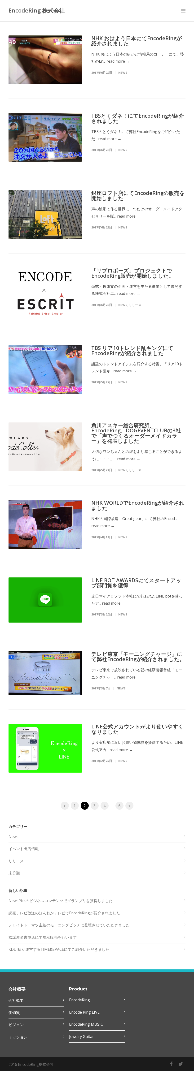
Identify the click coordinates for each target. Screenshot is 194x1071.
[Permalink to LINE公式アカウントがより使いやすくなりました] (45, 748)
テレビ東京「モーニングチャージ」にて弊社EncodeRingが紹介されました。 (138, 656)
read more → (118, 61)
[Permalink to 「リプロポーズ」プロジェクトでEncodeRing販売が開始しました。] (45, 292)
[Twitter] (180, 1064)
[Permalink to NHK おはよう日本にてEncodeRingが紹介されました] (45, 59)
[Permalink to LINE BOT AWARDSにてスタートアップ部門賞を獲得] (45, 600)
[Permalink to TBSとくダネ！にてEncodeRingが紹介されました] (45, 137)
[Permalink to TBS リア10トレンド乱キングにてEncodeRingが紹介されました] (45, 369)
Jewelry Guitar (81, 1036)
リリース (135, 305)
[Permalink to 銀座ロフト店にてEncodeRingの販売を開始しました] (45, 214)
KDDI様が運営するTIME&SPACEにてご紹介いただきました (59, 949)
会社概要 (16, 1000)
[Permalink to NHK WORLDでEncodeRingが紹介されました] (45, 524)
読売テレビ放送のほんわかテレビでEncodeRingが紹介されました (64, 913)
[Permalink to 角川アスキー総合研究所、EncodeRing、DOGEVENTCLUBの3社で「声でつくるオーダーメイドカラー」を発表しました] (45, 446)
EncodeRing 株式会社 (37, 10)
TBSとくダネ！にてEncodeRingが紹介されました (137, 118)
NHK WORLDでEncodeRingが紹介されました (138, 505)
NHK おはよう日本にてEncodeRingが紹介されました (136, 40)
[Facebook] (171, 1064)
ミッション (18, 1037)
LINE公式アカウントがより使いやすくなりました (137, 729)
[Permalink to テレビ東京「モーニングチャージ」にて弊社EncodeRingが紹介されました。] (45, 673)
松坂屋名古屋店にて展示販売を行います (43, 937)
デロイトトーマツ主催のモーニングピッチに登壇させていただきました (69, 925)
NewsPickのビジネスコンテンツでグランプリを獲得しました (61, 900)
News (122, 72)
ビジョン (16, 1024)
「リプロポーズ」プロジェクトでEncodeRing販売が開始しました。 (132, 273)
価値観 (14, 1012)
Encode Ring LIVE (84, 1012)
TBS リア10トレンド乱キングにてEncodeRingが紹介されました (132, 350)
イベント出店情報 (24, 848)
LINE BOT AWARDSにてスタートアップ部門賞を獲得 (136, 582)
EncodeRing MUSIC (86, 1024)
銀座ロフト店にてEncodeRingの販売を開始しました (138, 195)
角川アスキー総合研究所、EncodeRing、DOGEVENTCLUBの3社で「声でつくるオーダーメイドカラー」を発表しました (136, 433)
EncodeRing (79, 999)
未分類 (14, 873)
